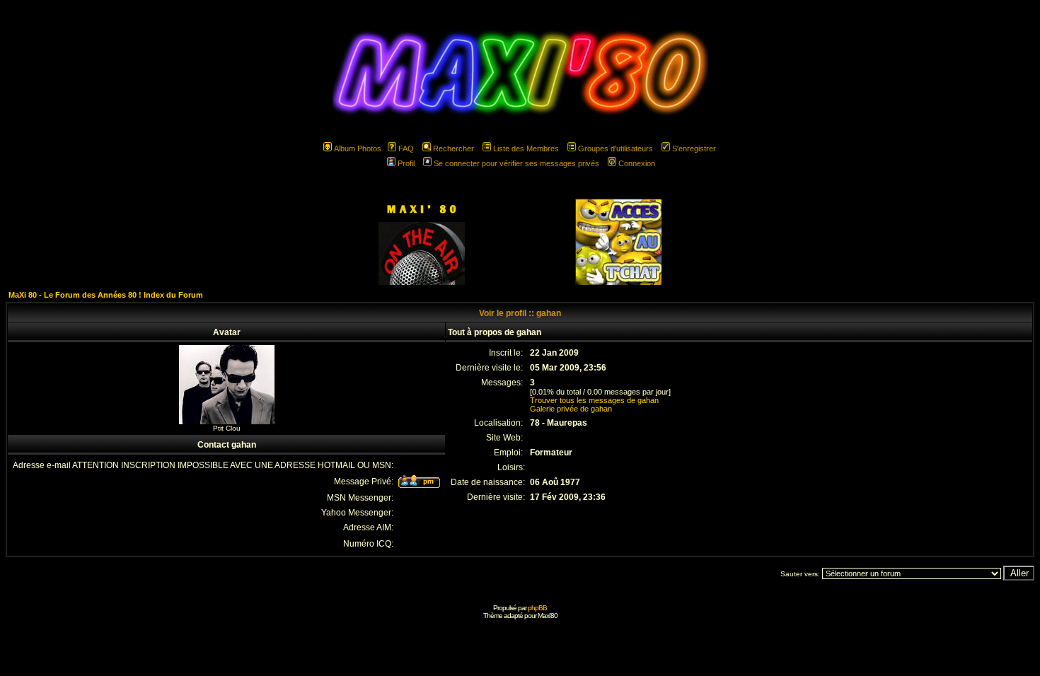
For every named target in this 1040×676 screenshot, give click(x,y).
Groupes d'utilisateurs (615, 148)
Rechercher (453, 148)
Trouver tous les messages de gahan (594, 400)
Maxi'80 (547, 615)
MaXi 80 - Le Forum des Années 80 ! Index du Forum (105, 295)
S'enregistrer (694, 148)
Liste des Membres (526, 148)
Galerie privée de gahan (571, 408)
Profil (406, 163)
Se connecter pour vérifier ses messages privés (516, 163)
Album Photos (357, 148)
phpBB (537, 608)
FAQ (406, 148)
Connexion (636, 163)
